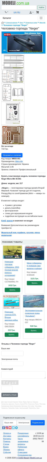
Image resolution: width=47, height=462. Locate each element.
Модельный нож (8, 233)
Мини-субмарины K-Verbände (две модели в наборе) (34, 266)
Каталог (7, 18)
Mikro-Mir (42, 22)
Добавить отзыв (9, 395)
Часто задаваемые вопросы (23, 441)
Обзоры (6, 450)
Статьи (6, 444)
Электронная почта (9, 359)
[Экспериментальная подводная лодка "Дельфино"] (33, 301)
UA (15, 12)
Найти (41, 7)
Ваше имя (5, 348)
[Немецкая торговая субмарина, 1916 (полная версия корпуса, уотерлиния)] (12, 252)
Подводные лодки (31, 22)
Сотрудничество (24, 455)
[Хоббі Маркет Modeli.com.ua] (15, 3)
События (7, 452)
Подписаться (37, 423)
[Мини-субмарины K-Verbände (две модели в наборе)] (34, 253)
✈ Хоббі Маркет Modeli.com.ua (29, 458)
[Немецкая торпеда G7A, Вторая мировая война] (11, 302)
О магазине (22, 452)
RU (18, 12)
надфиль (21, 233)
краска (10, 221)
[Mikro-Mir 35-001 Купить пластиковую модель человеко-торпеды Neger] (23, 42)
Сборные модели (11, 22)
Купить (12, 290)
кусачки (30, 233)
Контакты (7, 439)
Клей (3, 221)
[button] (6, 12)
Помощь (6, 441)
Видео (6, 447)
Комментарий (7, 369)
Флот (21, 22)
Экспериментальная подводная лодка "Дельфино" (33, 313)
